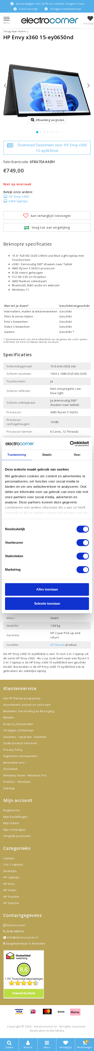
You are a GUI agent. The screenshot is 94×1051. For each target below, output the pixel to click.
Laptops (9, 858)
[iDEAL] (35, 1013)
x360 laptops (18, 201)
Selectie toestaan (47, 603)
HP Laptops (11, 877)
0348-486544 (14, 931)
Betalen (8, 717)
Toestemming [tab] (16, 454)
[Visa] (21, 1013)
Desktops (10, 871)
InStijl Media (55, 1030)
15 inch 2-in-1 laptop (70, 654)
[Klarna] (75, 1013)
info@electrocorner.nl (22, 937)
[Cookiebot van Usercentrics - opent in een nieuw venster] (70, 444)
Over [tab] (77, 454)
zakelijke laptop (35, 671)
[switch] (83, 542)
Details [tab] (47, 454)
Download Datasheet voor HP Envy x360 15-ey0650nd (52, 148)
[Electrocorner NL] (49, 20)
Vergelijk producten (17, 836)
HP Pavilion (11, 897)
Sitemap (9, 788)
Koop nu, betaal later (18, 724)
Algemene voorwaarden (20, 756)
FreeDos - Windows (17, 782)
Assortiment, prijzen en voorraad (26, 705)
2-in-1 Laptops (13, 864)
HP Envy (9, 884)
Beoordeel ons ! (14, 762)
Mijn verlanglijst (14, 830)
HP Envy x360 (19, 196)
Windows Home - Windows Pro (24, 775)
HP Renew (57, 645)
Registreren (11, 810)
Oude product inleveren (20, 743)
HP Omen (9, 890)
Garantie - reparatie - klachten (25, 737)
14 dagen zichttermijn (18, 730)
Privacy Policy (13, 750)
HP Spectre (11, 903)
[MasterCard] (49, 1013)
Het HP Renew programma (22, 698)
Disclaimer (10, 769)
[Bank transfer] (63, 1013)
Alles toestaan (47, 589)
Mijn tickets (11, 823)
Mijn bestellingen (15, 817)
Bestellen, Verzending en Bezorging (28, 711)
